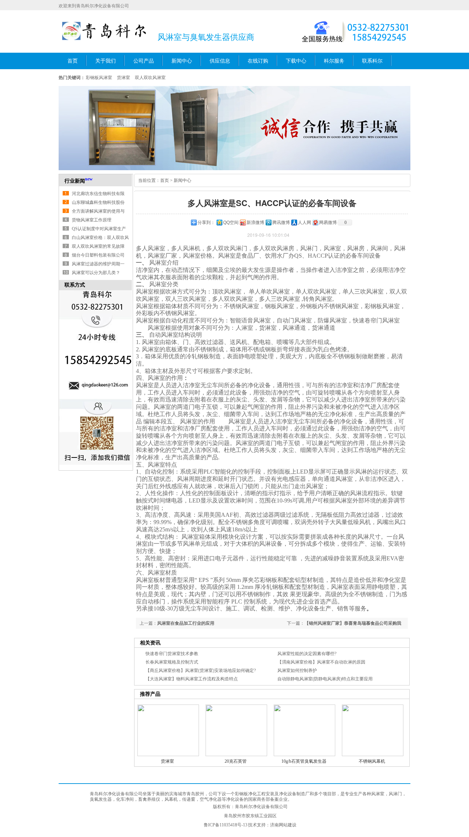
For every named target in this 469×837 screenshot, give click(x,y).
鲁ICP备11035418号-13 (225, 824)
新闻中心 (181, 61)
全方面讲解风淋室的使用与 (98, 211)
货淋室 (123, 77)
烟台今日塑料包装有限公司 (98, 255)
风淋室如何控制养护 (297, 670)
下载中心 (296, 61)
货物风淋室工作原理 (91, 220)
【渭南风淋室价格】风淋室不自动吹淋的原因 (321, 662)
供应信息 (220, 61)
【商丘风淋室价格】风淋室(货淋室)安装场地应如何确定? (200, 670)
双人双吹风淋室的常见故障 (98, 246)
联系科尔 (372, 61)
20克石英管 (236, 761)
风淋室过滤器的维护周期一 (98, 263)
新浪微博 (255, 222)
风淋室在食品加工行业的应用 (185, 623)
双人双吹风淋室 (150, 77)
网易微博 (328, 222)
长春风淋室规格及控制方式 (171, 662)
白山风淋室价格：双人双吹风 (100, 237)
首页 (72, 61)
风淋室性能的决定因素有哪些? (306, 653)
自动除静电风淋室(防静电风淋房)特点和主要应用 (325, 678)
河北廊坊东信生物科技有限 (98, 193)
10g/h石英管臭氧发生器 (303, 761)
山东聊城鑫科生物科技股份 (98, 202)
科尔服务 (334, 61)
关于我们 (105, 61)
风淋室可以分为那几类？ (96, 272)
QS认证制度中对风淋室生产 (99, 228)
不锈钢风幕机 (372, 761)
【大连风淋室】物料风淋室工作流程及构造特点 (191, 678)
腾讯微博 (281, 222)
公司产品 (143, 61)
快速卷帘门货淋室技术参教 (171, 653)
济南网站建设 (283, 824)
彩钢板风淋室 (99, 77)
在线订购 (258, 61)
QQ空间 (231, 222)
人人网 (304, 222)
